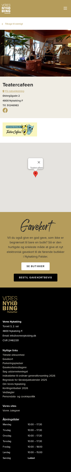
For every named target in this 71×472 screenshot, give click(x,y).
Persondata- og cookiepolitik (19, 396)
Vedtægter (8, 392)
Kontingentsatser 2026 (15, 388)
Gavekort (8, 359)
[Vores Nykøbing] (6, 8)
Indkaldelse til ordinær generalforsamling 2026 (29, 375)
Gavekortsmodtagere (15, 367)
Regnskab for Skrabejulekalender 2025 (25, 379)
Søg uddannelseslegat (15, 371)
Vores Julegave (11, 410)
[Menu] (65, 8)
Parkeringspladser (13, 363)
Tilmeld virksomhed (13, 354)
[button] (35, 174)
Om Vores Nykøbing (14, 384)
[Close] (39, 162)
